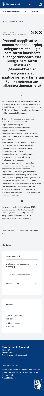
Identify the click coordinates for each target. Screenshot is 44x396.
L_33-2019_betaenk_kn (15, 323)
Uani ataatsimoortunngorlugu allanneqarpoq (17, 265)
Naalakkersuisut (9, 377)
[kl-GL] (30, 4)
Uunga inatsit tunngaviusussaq (18, 274)
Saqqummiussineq (31, 11)
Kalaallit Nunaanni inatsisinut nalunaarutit (21, 369)
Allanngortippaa (12, 283)
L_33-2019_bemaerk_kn (15, 315)
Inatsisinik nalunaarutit (11, 11)
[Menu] (40, 5)
